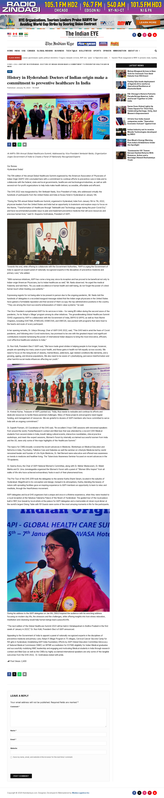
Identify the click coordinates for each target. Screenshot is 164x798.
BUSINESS (59, 51)
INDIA (17, 51)
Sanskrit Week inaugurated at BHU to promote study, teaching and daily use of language (111, 57)
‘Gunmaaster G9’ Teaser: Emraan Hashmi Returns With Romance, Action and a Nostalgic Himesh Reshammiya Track (141, 155)
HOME (10, 51)
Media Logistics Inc (80, 793)
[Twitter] (139, 35)
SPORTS (97, 51)
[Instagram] (144, 35)
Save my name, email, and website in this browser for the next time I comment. (43, 757)
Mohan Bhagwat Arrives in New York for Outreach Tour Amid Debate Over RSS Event (141, 73)
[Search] (156, 50)
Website (13, 748)
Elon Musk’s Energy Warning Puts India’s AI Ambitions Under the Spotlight (141, 142)
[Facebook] (134, 35)
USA (23, 51)
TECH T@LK (71, 51)
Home (9, 64)
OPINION (107, 51)
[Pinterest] (150, 35)
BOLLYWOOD (85, 51)
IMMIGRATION (119, 51)
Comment (15, 707)
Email (13, 739)
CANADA (31, 51)
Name (13, 731)
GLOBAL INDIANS (45, 51)
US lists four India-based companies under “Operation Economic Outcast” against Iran (141, 121)
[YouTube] (155, 35)
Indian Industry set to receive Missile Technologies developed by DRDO (142, 132)
